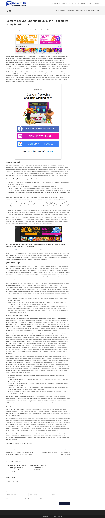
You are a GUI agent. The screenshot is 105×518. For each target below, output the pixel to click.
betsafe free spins (22, 443)
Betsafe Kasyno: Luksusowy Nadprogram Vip (38, 466)
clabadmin (11, 30)
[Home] (53, 10)
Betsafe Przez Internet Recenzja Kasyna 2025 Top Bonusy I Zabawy (16, 467)
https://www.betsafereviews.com (45, 335)
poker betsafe (30, 443)
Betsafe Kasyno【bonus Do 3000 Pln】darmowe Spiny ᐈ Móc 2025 (83, 10)
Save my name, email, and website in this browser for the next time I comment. (29, 499)
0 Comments (52, 30)
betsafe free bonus (13, 443)
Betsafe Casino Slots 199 (39, 30)
